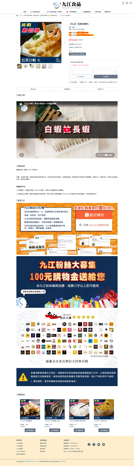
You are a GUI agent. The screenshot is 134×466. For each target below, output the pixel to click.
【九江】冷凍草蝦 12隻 (52, 421)
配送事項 (42, 449)
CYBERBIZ (63, 461)
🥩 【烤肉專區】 (71, 12)
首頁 (25, 12)
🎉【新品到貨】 (35, 12)
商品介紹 (33, 89)
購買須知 (107, 12)
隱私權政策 (43, 446)
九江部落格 (19, 446)
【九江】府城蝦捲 (26, 421)
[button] (64, 42)
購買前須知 (43, 443)
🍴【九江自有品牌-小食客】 (53, 12)
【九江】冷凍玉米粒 (100, 421)
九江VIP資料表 (20, 451)
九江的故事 (19, 443)
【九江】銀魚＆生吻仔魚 (77, 421)
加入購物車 (80, 77)
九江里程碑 (19, 449)
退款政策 (42, 451)
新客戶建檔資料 (20, 454)
